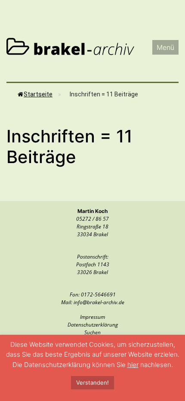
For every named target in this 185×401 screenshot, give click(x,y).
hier (133, 365)
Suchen (92, 332)
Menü (165, 47)
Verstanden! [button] (92, 382)
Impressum (92, 317)
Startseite (38, 94)
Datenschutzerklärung (93, 324)
